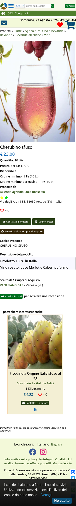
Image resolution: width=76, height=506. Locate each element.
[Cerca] (52, 6)
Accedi (71, 5)
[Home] (3, 13)
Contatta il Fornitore (16, 221)
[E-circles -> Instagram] (43, 453)
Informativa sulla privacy (21, 459)
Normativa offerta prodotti (33, 463)
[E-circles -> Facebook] (32, 453)
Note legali (46, 459)
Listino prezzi (45, 221)
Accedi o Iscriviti (13, 296)
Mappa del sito (62, 463)
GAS (10, 13)
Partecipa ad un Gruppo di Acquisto (23, 231)
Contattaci (21, 13)
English (56, 444)
